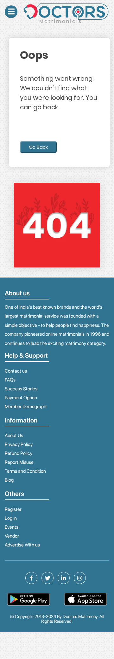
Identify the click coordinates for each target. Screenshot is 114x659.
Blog (9, 480)
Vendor (12, 536)
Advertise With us (22, 545)
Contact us (16, 371)
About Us (14, 435)
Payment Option (21, 398)
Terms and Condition (25, 471)
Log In (11, 518)
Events (11, 527)
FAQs (10, 380)
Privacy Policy (19, 444)
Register (13, 509)
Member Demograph (25, 406)
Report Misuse (19, 462)
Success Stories (21, 389)
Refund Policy (18, 453)
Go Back (38, 147)
